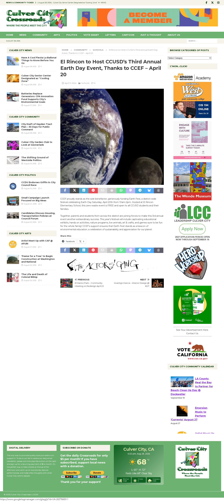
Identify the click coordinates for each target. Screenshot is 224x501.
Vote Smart (91, 35)
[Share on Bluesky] (149, 190)
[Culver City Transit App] (192, 322)
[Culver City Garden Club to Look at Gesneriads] (13, 145)
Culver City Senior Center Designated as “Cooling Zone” (36, 78)
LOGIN (35, 494)
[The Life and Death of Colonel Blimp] (13, 277)
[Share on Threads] (158, 190)
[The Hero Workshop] (192, 281)
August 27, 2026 (30, 105)
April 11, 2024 (70, 83)
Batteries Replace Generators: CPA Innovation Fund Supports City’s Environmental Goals (37, 97)
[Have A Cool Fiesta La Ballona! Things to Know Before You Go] (13, 60)
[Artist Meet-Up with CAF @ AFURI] (13, 244)
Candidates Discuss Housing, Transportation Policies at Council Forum (38, 216)
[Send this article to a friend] (102, 190)
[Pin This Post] (93, 190)
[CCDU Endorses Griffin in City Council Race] (13, 185)
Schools (85, 83)
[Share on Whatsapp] (121, 190)
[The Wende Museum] (192, 198)
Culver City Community (24, 116)
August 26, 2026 (30, 148)
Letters (110, 35)
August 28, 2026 (30, 66)
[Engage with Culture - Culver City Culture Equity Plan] (192, 157)
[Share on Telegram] (139, 190)
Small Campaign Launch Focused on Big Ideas (35, 199)
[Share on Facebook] (65, 190)
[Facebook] (206, 2)
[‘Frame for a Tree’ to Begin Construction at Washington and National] (13, 259)
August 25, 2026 (30, 164)
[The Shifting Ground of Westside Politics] (13, 160)
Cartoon (128, 35)
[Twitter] (212, 2)
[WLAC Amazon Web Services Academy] (192, 116)
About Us (174, 35)
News (22, 35)
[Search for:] (202, 40)
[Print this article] (111, 190)
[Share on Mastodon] (130, 190)
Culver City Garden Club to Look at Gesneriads (36, 143)
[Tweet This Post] (74, 190)
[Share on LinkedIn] (83, 190)
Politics (71, 35)
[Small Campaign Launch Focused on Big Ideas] (13, 201)
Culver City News (20, 50)
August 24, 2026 (30, 204)
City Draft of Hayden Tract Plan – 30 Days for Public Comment (36, 127)
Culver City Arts (20, 233)
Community (40, 35)
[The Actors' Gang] (112, 270)
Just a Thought (150, 35)
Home (9, 35)
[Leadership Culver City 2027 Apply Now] (192, 239)
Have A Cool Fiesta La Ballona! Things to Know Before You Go (38, 60)
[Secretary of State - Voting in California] (192, 358)
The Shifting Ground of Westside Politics (35, 159)
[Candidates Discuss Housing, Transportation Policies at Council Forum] (13, 216)
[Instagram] (218, 2)
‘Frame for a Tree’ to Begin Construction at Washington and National (38, 259)
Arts (57, 35)
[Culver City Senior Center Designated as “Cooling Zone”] (13, 78)
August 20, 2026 (30, 222)
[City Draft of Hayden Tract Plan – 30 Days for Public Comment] (13, 127)
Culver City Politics (22, 175)
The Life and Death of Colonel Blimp (34, 275)
